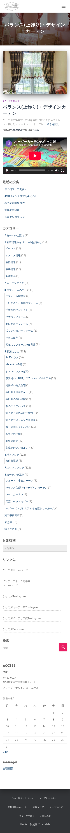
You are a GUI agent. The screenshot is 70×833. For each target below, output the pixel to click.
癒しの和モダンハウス (18, 426)
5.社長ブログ (11, 454)
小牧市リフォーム (16, 316)
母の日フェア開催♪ (15, 189)
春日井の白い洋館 (16, 399)
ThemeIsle (44, 824)
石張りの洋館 (13, 433)
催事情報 (11, 269)
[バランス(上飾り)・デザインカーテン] (35, 72)
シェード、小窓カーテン (19, 480)
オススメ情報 (13, 255)
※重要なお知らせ (14, 216)
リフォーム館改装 (16, 296)
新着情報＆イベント (17, 807)
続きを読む (53, 124)
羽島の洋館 (12, 440)
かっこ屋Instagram (14, 596)
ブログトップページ (49, 798)
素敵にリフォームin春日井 (20, 344)
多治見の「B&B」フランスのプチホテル (28, 378)
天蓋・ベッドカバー (17, 501)
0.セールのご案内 (14, 235)
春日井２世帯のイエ (17, 392)
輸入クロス (10, 529)
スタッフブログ (26, 816)
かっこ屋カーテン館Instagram (20, 607)
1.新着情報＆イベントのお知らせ (23, 242)
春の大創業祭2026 (14, 203)
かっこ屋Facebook (13, 629)
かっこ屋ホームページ (15, 570)
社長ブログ (38, 807)
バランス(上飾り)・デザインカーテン (27, 487)
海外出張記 (12, 460)
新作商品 (11, 276)
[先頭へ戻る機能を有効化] (62, 825)
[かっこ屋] (12, 6)
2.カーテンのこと (14, 283)
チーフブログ (56, 807)
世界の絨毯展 (12, 210)
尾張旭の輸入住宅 (16, 385)
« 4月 (5, 752)
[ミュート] (57, 170)
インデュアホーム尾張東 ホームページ (16, 583)
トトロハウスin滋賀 (17, 371)
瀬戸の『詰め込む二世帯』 (21, 413)
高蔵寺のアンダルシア (18, 447)
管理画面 (8, 768)
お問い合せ (45, 816)
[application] (35, 155)
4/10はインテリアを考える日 (20, 196)
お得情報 (11, 262)
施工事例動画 (12, 515)
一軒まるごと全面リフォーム (22, 303)
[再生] (7, 170)
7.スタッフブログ (14, 467)
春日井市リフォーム (17, 323)
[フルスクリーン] (62, 170)
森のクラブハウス (16, 406)
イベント (11, 248)
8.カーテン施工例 (11, 101)
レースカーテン (14, 494)
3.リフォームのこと (15, 290)
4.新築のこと (11, 351)
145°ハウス (12, 357)
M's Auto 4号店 (14, 364)
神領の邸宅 (12, 337)
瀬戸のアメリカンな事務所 (21, 420)
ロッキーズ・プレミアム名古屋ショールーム (29, 508)
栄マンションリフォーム (19, 330)
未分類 (8, 522)
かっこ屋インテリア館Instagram (22, 618)
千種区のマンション (17, 309)
